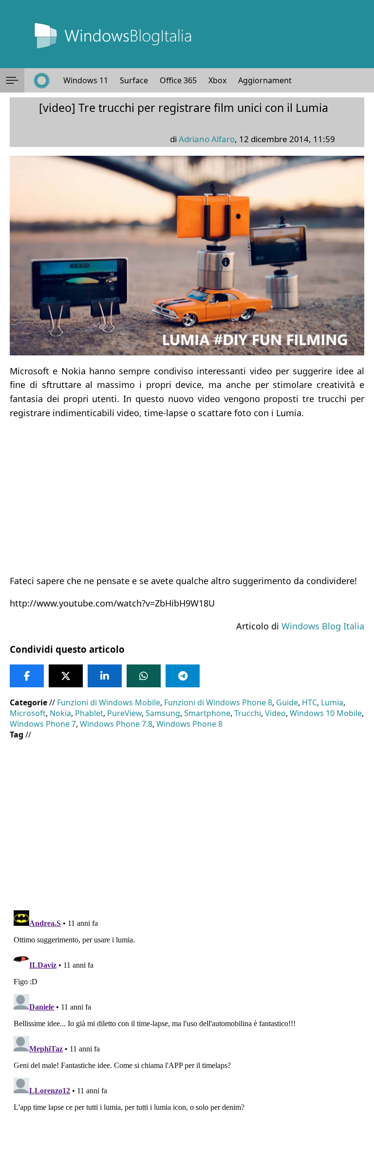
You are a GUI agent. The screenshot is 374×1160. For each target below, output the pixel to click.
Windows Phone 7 (43, 723)
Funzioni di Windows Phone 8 (218, 702)
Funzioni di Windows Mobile (108, 702)
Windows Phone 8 (189, 723)
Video (275, 713)
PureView (124, 713)
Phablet (89, 713)
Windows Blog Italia (322, 626)
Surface (134, 80)
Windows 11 (85, 80)
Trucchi (247, 713)
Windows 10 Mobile (326, 713)
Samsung (163, 713)
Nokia (60, 713)
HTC (309, 702)
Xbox (217, 80)
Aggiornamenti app (274, 80)
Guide (287, 702)
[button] (12, 80)
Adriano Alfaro (207, 139)
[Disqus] (187, 1028)
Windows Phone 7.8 (116, 723)
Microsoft (28, 713)
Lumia (332, 702)
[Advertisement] (187, 497)
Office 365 (178, 80)
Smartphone (207, 713)
